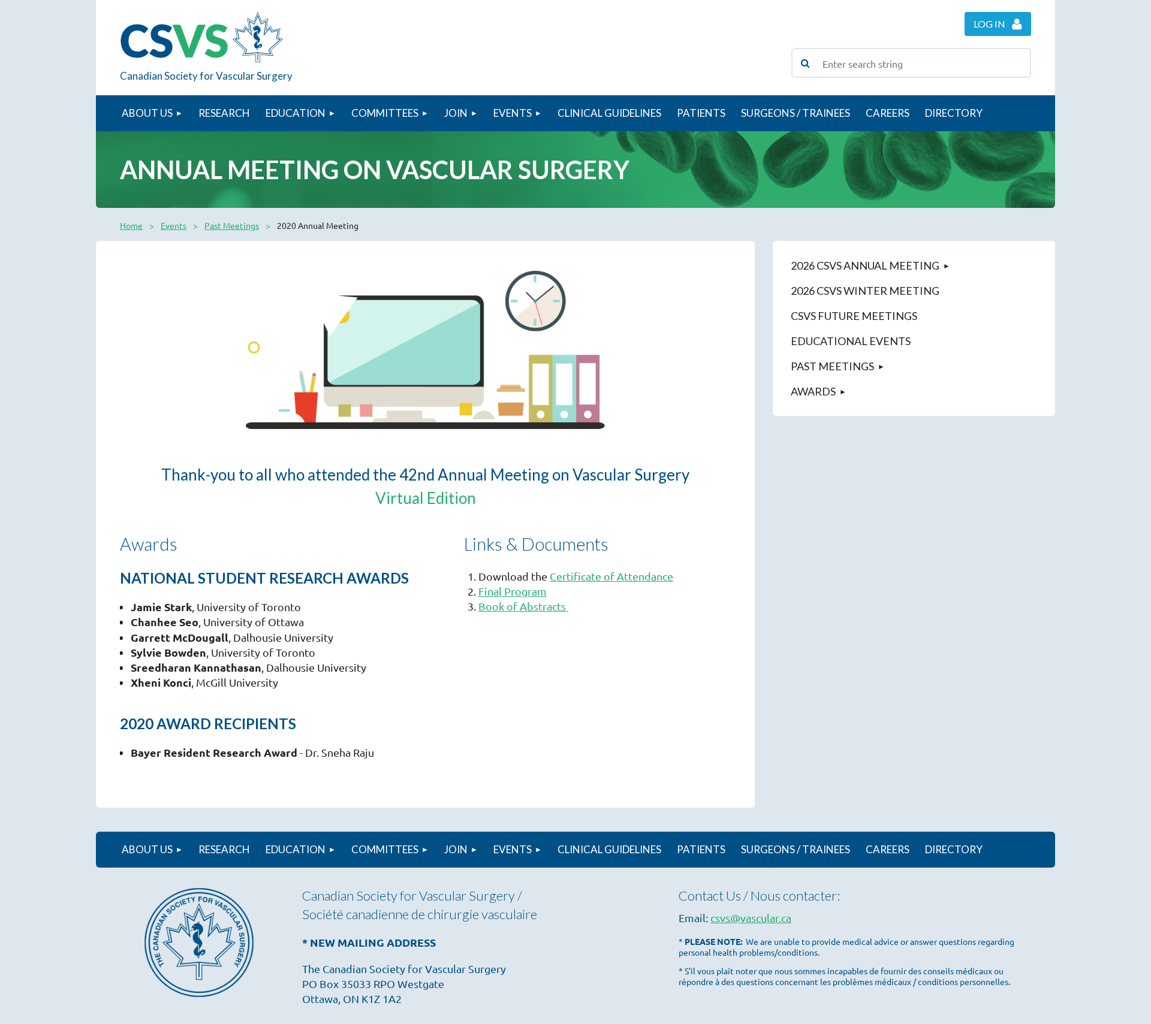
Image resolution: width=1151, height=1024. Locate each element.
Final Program (512, 591)
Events (173, 225)
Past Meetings (231, 225)
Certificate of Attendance (611, 576)
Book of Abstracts (523, 606)
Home (131, 225)
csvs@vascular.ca (750, 917)
